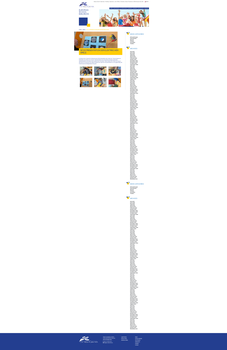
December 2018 (134, 165)
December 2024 (134, 74)
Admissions (124, 8)
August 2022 (133, 109)
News (95, 1)
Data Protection (129, 1)
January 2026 (133, 59)
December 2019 (134, 149)
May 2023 (132, 97)
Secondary (140, 8)
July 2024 (132, 80)
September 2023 (134, 93)
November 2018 (134, 166)
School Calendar (138, 338)
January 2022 (133, 118)
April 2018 (132, 174)
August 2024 (133, 79)
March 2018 (132, 175)
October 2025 (133, 63)
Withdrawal (136, 1)
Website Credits (124, 340)
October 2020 (133, 136)
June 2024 (132, 81)
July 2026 (132, 52)
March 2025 (133, 70)
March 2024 (133, 85)
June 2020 (132, 141)
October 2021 (133, 122)
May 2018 (132, 172)
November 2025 (134, 62)
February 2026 (133, 58)
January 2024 (133, 88)
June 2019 (132, 157)
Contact (146, 8)
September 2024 (134, 78)
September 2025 (134, 65)
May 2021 (132, 127)
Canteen (137, 343)
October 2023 (133, 92)
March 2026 (133, 57)
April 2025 (132, 68)
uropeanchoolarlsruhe (84, 12)
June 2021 (132, 126)
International (133, 38)
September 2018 (134, 169)
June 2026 (132, 53)
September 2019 (134, 153)
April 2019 (132, 159)
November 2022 (134, 105)
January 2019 (133, 163)
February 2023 (133, 101)
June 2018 (132, 171)
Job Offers (117, 1)
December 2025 (134, 61)
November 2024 (134, 75)
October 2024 (133, 76)
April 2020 (132, 144)
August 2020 (133, 139)
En (147, 1)
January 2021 (133, 132)
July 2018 (132, 170)
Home (111, 8)
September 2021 (134, 123)
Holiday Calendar (109, 1)
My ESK (141, 1)
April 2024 (132, 84)
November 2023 (134, 91)
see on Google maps (107, 339)
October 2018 (133, 167)
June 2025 (132, 66)
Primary (135, 8)
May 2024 (132, 83)
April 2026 (132, 55)
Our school (116, 8)
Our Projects (137, 340)
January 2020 (133, 148)
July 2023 (132, 94)
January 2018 (133, 178)
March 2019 (132, 161)
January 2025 (133, 72)
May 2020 (132, 143)
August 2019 (133, 154)
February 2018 (133, 176)
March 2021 (132, 130)
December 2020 (134, 133)
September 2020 (134, 137)
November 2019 (134, 150)
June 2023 (132, 96)
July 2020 (132, 140)
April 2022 (132, 114)
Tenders (123, 1)
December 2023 (134, 89)
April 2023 (132, 98)
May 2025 (132, 67)
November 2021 (134, 120)
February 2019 (133, 162)
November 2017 (134, 179)
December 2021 (134, 119)
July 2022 (132, 110)
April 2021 (132, 128)
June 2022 (132, 111)
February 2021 (133, 131)
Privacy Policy (124, 338)
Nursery (130, 8)
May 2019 (132, 158)
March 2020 (133, 145)
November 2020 (134, 135)
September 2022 (134, 107)
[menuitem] (95, 1)
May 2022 (132, 113)
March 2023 (133, 100)
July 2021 (132, 124)
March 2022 (133, 115)
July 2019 (132, 156)
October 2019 (133, 152)
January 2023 (133, 102)
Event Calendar (101, 1)
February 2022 (133, 117)
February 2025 (133, 71)
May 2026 (132, 54)
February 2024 (133, 87)
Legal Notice (124, 337)
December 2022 (134, 104)
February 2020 (133, 146)
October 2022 (133, 106)
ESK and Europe (134, 37)
